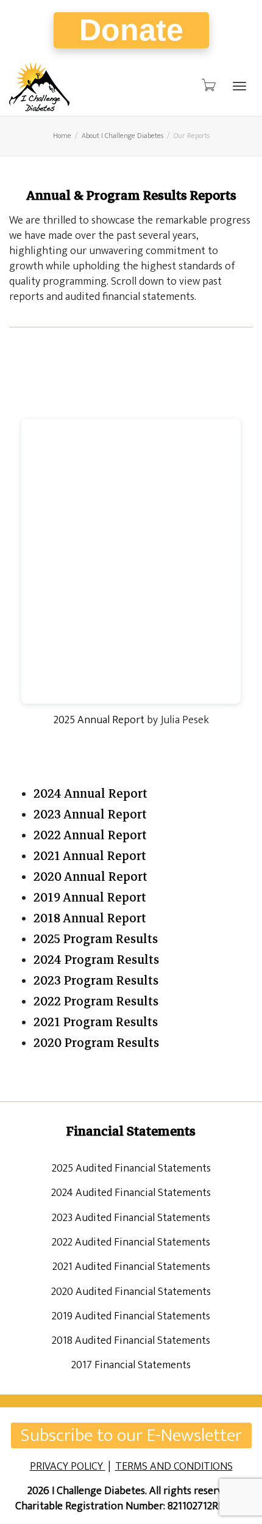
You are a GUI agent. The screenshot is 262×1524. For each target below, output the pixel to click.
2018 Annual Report (90, 918)
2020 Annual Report (90, 877)
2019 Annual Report (90, 898)
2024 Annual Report (90, 794)
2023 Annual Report (90, 814)
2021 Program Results (96, 1022)
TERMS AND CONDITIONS (174, 1466)
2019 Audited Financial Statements (131, 1316)
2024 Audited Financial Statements (131, 1193)
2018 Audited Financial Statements (131, 1341)
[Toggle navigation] (239, 86)
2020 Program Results (96, 1043)
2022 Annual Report (90, 835)
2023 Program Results (96, 981)
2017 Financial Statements (131, 1365)
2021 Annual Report (90, 856)
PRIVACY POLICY (67, 1466)
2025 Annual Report (99, 720)
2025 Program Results (96, 939)
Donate (131, 30)
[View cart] (208, 85)
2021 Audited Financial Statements (131, 1267)
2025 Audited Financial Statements (131, 1168)
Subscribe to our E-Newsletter (131, 1435)
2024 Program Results (96, 960)
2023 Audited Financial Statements (131, 1218)
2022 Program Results (96, 1001)
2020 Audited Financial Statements (131, 1292)
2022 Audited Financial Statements (131, 1242)
